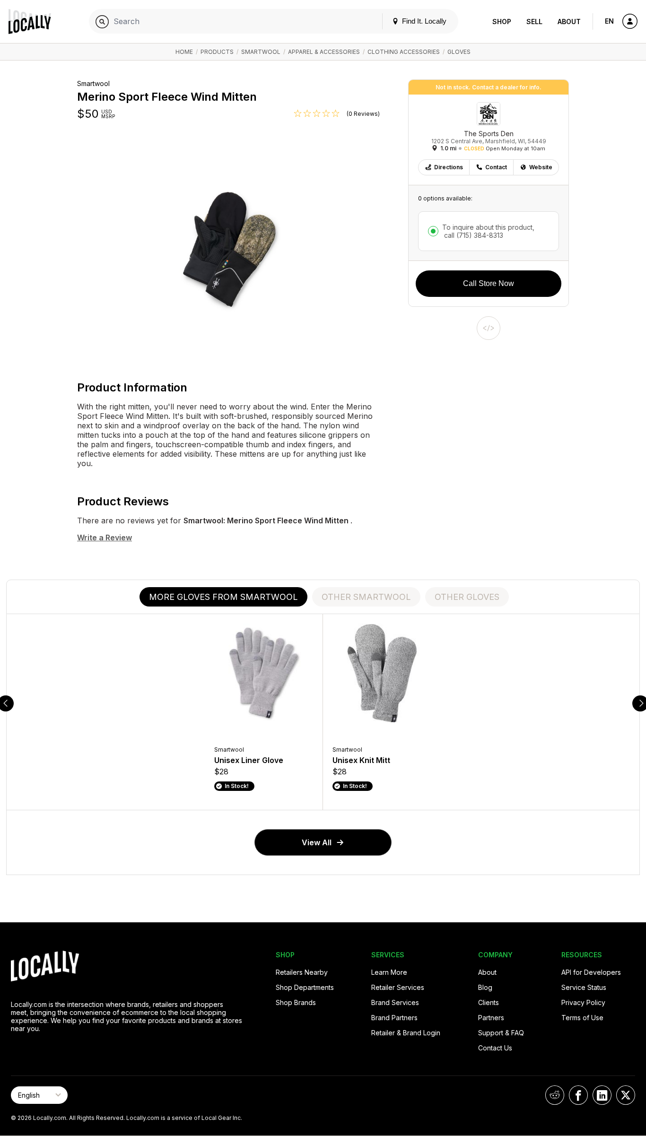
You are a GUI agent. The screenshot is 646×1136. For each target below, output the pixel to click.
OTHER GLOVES (467, 597)
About (569, 21)
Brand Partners (394, 1018)
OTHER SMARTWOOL (366, 597)
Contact (496, 167)
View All (317, 842)
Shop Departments (305, 987)
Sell (534, 21)
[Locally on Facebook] (578, 1095)
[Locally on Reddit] (554, 1095)
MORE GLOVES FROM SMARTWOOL (223, 597)
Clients (488, 1002)
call (472, 235)
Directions (448, 167)
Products (217, 51)
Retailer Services (397, 987)
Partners (491, 1018)
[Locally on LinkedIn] (602, 1095)
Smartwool (260, 51)
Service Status (583, 987)
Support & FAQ (501, 1033)
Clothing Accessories (403, 51)
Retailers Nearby (302, 972)
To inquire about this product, (488, 231)
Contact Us (495, 1048)
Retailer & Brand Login (405, 1033)
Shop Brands (296, 1002)
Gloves (459, 51)
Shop (501, 21)
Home (184, 51)
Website (540, 167)
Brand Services (395, 1002)
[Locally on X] (625, 1095)
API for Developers (591, 972)
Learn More (389, 972)
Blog (485, 987)
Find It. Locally (423, 21)
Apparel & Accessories (324, 51)
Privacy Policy (583, 1002)
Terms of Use (582, 1018)
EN (609, 21)
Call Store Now (488, 283)
